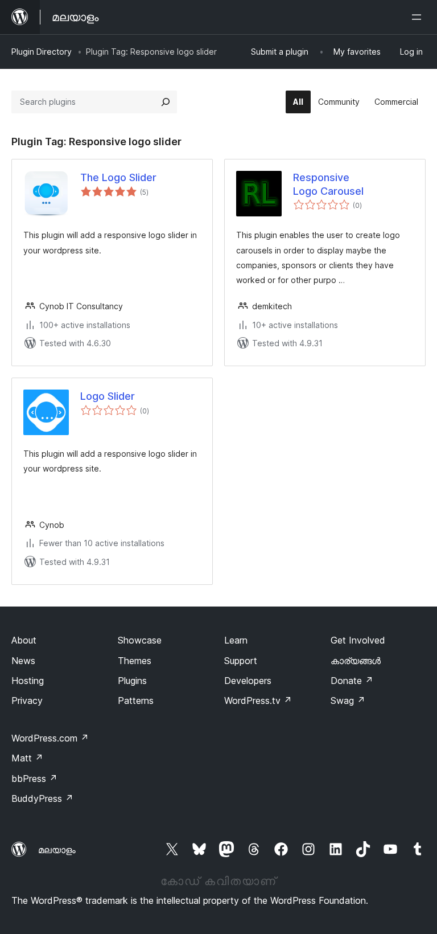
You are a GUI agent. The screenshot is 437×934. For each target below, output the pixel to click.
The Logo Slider (118, 177)
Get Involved (358, 640)
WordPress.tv (258, 700)
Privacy (27, 700)
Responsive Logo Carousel (328, 183)
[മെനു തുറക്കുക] (419, 17)
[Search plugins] (165, 102)
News (23, 660)
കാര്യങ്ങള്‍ (356, 660)
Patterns (136, 700)
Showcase (140, 640)
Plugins (132, 680)
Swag (348, 700)
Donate (352, 680)
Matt (27, 758)
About (23, 640)
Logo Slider (107, 396)
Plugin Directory (41, 51)
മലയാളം (57, 849)
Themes (134, 660)
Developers (247, 680)
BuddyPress (42, 798)
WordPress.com (50, 738)
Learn (236, 640)
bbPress (34, 778)
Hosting (27, 680)
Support (240, 660)
